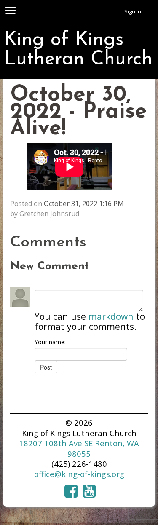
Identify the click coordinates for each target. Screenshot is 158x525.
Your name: (50, 342)
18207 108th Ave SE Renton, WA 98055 (79, 448)
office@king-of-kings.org (79, 474)
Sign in (132, 11)
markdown (111, 316)
